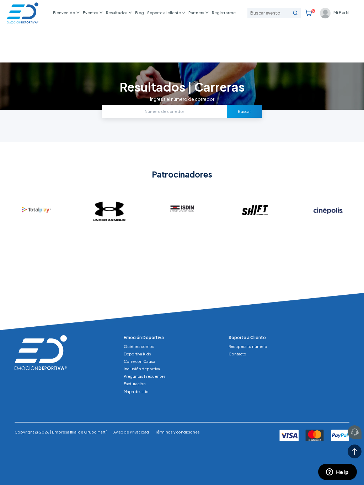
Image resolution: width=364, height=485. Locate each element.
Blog (139, 12)
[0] (308, 13)
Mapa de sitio (136, 391)
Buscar (244, 111)
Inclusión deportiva (142, 368)
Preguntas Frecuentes (145, 376)
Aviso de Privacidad (131, 432)
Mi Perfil (341, 12)
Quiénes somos (139, 346)
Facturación (135, 383)
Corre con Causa (139, 361)
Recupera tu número (248, 346)
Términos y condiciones (177, 432)
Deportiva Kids (137, 354)
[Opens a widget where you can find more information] (337, 472)
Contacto (237, 354)
